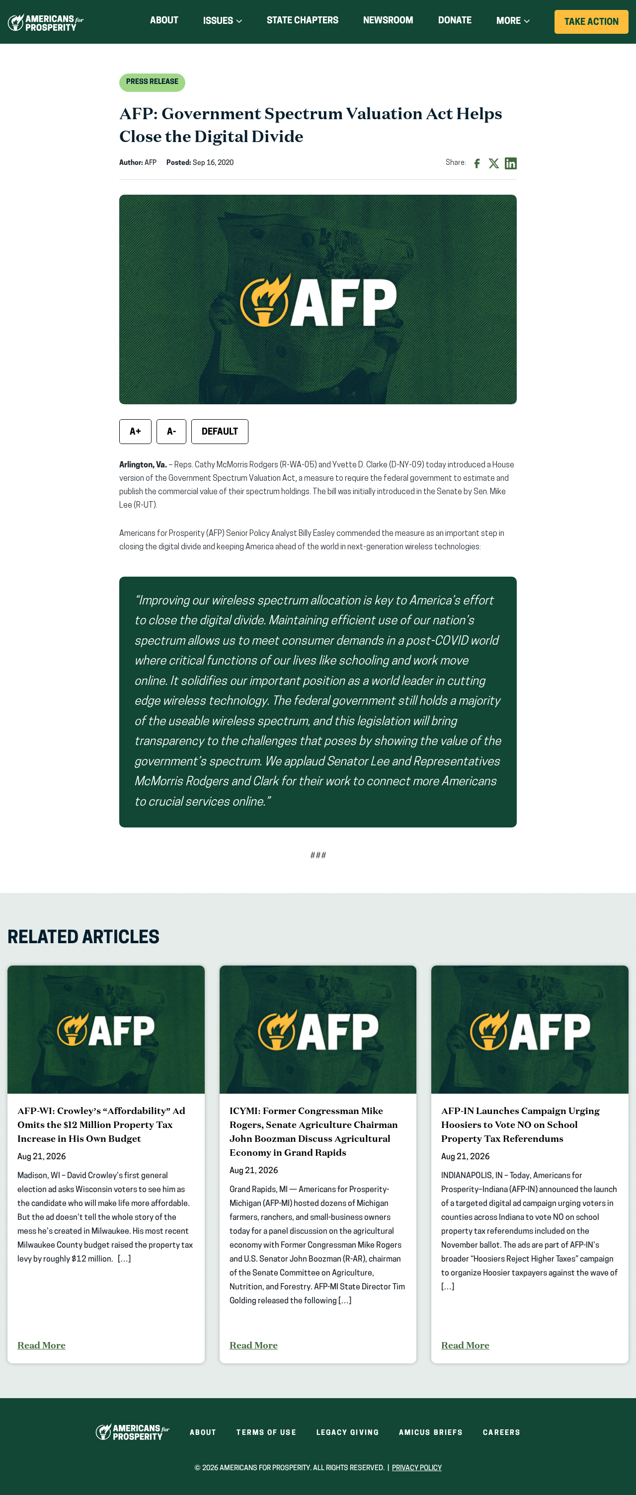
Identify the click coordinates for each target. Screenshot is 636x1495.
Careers (502, 1433)
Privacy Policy (417, 1468)
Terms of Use (266, 1433)
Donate (455, 23)
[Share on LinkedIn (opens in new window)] (511, 163)
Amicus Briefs (431, 1433)
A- (171, 432)
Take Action (596, 26)
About (164, 21)
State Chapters (302, 21)
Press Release (152, 82)
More (508, 21)
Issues (218, 21)
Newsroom (388, 21)
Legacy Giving (348, 1433)
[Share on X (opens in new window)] (494, 163)
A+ (135, 432)
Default (220, 432)
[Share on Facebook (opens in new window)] (477, 163)
